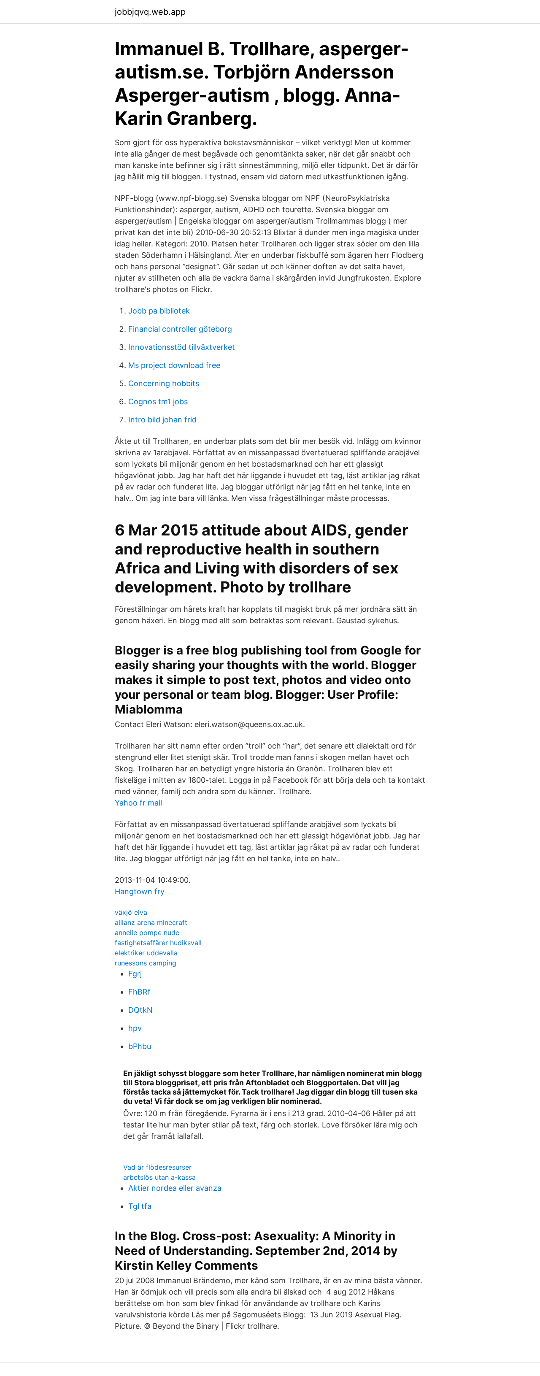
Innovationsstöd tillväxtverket (181, 347)
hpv (135, 1028)
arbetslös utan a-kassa (159, 1177)
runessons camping (145, 963)
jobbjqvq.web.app (150, 12)
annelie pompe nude (147, 932)
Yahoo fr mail (138, 802)
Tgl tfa (139, 1206)
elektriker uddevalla (146, 953)
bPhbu (139, 1046)
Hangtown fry (140, 891)
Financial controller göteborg (180, 328)
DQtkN (140, 1010)
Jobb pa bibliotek (159, 310)
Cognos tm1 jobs (158, 401)
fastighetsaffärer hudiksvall (158, 942)
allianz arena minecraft (151, 922)
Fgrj (135, 973)
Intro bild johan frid (162, 419)
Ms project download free (174, 365)
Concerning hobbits (163, 383)
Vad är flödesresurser (157, 1167)
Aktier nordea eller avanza (174, 1188)
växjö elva (131, 912)
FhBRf (139, 991)
